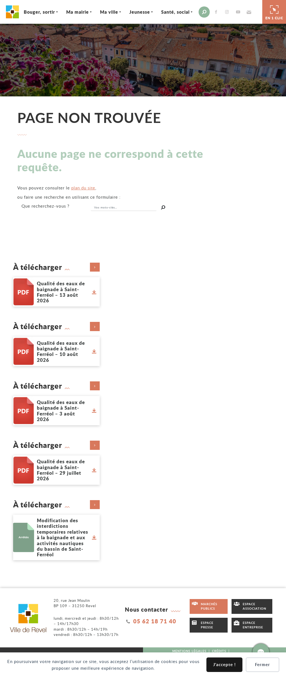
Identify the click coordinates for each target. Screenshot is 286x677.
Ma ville (109, 12)
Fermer (262, 665)
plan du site (83, 188)
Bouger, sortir (39, 12)
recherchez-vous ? (46, 206)
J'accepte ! (224, 665)
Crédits (219, 651)
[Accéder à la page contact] (260, 651)
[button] (248, 12)
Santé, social (175, 12)
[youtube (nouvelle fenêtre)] (239, 11)
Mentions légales (189, 651)
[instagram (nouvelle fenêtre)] (228, 11)
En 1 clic (274, 18)
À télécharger (37, 267)
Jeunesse (139, 12)
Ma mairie (77, 12)
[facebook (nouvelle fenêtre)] (217, 11)
